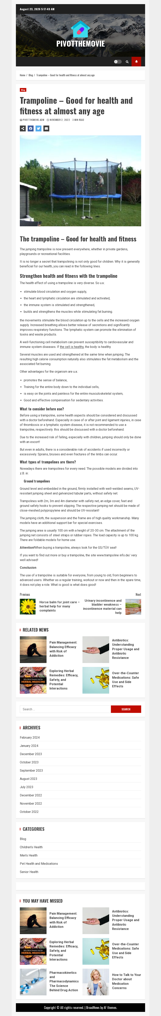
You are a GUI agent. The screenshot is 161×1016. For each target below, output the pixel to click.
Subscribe (136, 61)
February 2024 (30, 737)
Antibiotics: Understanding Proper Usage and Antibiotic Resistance (95, 649)
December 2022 (31, 795)
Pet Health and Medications (39, 864)
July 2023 (26, 787)
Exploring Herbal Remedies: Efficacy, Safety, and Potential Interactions (33, 680)
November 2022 (31, 803)
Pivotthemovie (80, 43)
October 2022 (29, 812)
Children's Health (31, 847)
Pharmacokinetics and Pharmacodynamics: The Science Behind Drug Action (33, 982)
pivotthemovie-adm (34, 119)
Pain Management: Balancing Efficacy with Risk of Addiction (33, 649)
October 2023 (29, 762)
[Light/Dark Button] (118, 62)
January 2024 (29, 746)
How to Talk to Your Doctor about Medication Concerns (95, 982)
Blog (23, 89)
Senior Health (29, 872)
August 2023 (28, 779)
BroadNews (93, 1007)
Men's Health (29, 855)
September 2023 (31, 770)
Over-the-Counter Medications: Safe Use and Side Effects (95, 680)
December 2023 (31, 754)
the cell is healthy (72, 347)
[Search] (127, 61)
